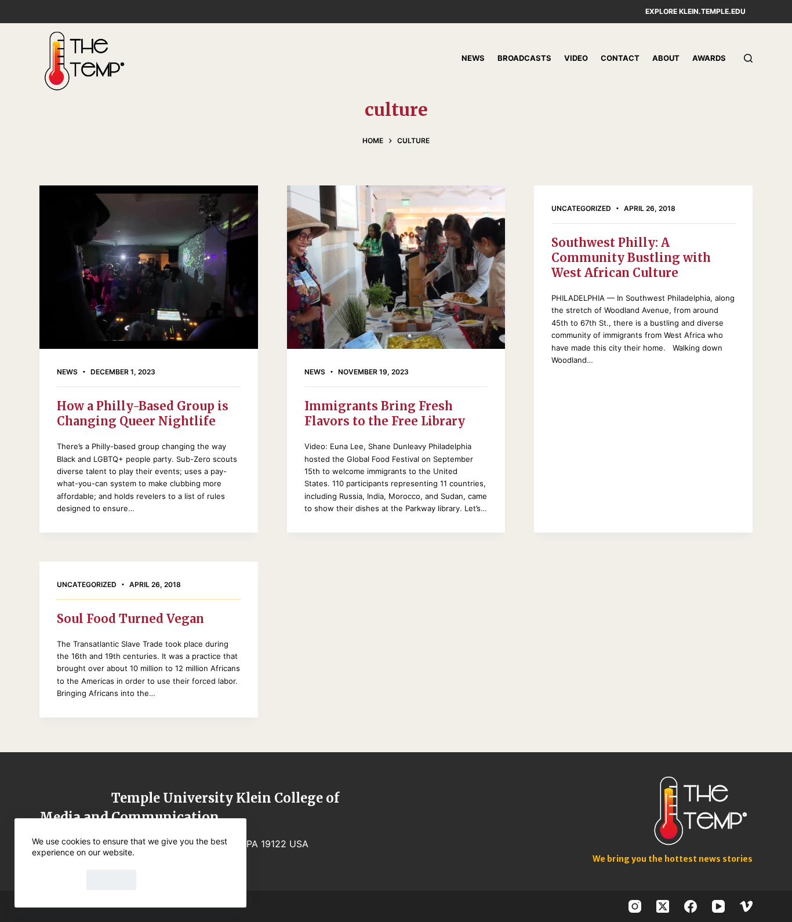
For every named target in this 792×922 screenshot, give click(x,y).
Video (576, 58)
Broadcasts (524, 58)
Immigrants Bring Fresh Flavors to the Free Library (384, 413)
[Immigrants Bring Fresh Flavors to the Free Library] (396, 267)
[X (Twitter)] (662, 906)
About (666, 58)
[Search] (748, 58)
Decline (111, 879)
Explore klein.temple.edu (695, 11)
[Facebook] (690, 906)
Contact (620, 58)
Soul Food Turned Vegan (130, 618)
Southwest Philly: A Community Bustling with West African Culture (631, 257)
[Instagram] (634, 906)
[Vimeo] (746, 906)
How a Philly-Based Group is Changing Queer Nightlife (142, 413)
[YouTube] (718, 906)
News (473, 58)
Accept (56, 879)
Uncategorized (581, 208)
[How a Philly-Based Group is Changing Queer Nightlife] (148, 267)
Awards (709, 58)
